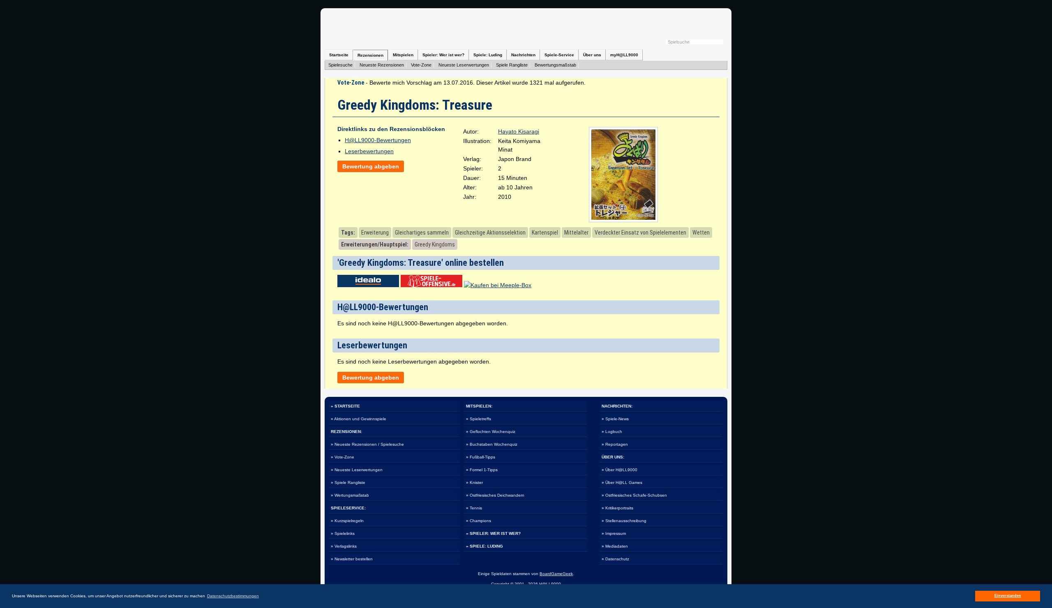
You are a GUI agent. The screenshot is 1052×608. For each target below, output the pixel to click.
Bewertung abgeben (370, 166)
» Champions (478, 520)
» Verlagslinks (344, 546)
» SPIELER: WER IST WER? (493, 533)
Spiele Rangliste (512, 64)
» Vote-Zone (342, 457)
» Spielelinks (343, 533)
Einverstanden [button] (1007, 596)
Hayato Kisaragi (518, 131)
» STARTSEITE (345, 406)
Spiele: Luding (487, 55)
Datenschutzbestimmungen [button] (233, 596)
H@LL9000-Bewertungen (378, 140)
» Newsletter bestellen (352, 559)
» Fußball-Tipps (480, 457)
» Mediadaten (615, 546)
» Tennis (474, 508)
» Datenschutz (615, 559)
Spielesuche (340, 64)
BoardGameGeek (556, 573)
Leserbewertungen (369, 151)
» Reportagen (615, 444)
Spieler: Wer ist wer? (443, 55)
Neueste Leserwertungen (463, 64)
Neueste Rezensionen (382, 64)
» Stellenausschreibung (624, 520)
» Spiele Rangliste (348, 482)
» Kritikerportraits (617, 508)
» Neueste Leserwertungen (357, 470)
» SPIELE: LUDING (484, 546)
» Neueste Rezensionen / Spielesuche (367, 444)
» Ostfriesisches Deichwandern (495, 495)
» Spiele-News (615, 419)
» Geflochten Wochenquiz (490, 431)
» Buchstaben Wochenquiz (491, 444)
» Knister (474, 482)
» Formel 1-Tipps (482, 470)
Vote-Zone (421, 64)
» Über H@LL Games (622, 482)
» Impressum (614, 533)
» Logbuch (612, 431)
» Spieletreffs (478, 419)
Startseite (338, 55)
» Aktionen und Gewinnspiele (358, 419)
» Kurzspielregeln (347, 520)
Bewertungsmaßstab (555, 64)
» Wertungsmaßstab (350, 495)
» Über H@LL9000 (619, 470)
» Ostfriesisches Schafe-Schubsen (634, 495)
